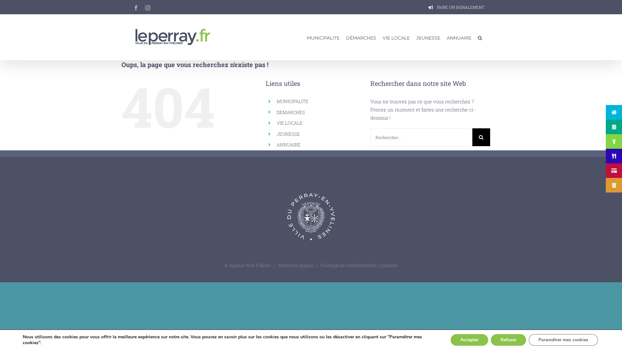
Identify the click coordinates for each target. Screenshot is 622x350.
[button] (480, 37)
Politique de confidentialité (348, 265)
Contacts (388, 265)
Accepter (469, 340)
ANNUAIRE (289, 145)
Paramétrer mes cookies (563, 340)
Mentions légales (296, 265)
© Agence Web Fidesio (248, 265)
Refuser (508, 340)
